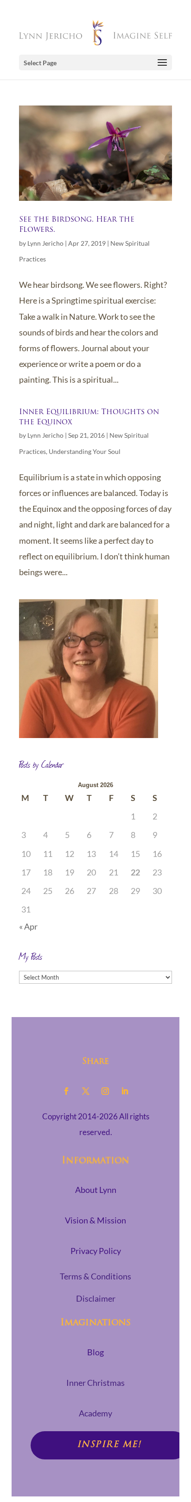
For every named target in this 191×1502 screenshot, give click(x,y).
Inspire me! (109, 1445)
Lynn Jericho (45, 243)
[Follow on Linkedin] (124, 1091)
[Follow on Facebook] (66, 1091)
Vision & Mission (95, 1220)
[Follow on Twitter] (85, 1091)
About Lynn (95, 1190)
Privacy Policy (95, 1251)
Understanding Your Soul (85, 451)
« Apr (28, 926)
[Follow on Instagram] (105, 1091)
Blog (95, 1352)
